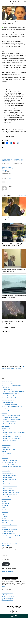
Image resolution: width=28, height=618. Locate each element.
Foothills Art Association (8, 533)
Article (9, 178)
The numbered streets (7, 520)
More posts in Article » (22, 195)
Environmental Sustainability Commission (13, 391)
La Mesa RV (5, 458)
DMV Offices (5, 505)
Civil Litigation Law (8, 488)
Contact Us (4, 451)
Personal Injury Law (8, 490)
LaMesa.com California (8, 571)
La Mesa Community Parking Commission (13, 396)
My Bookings (5, 516)
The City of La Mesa (7, 381)
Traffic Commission (7, 402)
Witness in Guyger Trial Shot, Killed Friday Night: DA (7, 160)
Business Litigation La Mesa (10, 481)
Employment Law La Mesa (10, 486)
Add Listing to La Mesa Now (9, 424)
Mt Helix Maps (5, 523)
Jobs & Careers (5, 503)
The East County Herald (7, 598)
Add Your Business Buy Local (9, 464)
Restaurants (5, 447)
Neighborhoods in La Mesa (9, 408)
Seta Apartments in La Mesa (10, 417)
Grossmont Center (6, 499)
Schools (4, 501)
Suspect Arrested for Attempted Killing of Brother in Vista (19, 160)
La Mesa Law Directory (8, 477)
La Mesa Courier (6, 595)
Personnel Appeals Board (9, 398)
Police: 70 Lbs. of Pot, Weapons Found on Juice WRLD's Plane (13, 219)
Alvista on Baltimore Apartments (12, 419)
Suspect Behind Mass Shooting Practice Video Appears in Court (13, 270)
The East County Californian (8, 596)
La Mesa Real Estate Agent (9, 421)
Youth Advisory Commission (9, 404)
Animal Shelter (6, 411)
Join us (3, 586)
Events (3, 507)
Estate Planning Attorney (10, 494)
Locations (5, 510)
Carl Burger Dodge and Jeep (9, 460)
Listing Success (5, 426)
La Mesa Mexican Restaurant (9, 449)
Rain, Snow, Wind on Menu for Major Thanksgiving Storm (12, 322)
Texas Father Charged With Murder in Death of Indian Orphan (7, 169)
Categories (5, 512)
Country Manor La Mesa (9, 440)
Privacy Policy (6, 471)
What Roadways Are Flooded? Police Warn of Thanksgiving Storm (14, 296)
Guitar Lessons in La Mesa (9, 462)
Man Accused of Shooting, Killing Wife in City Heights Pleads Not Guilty (14, 244)
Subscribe (5, 564)
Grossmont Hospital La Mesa (9, 525)
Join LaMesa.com (6, 453)
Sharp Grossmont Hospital (9, 531)
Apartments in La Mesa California (11, 415)
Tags (3, 514)
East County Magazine (7, 593)
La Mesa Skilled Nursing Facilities (11, 438)
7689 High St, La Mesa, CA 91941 (10, 544)
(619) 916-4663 (6, 545)
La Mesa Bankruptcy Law (9, 479)
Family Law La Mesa (8, 484)
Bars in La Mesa (6, 445)
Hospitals (4, 430)
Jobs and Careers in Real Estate (10, 529)
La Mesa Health (6, 428)
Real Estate (4, 413)
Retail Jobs (4, 527)
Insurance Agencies (7, 473)
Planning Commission (8, 400)
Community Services (7, 383)
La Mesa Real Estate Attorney (11, 492)
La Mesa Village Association (9, 475)
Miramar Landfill (6, 538)
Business (4, 456)
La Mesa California (14, 2)
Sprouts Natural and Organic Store (11, 466)
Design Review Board (7, 389)
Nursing (4, 518)
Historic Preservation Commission (11, 393)
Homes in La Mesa (6, 497)
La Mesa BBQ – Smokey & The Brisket (11, 535)
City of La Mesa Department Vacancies (12, 406)
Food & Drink (5, 443)
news (3, 181)
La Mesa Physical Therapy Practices (11, 436)
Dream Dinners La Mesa (8, 469)
